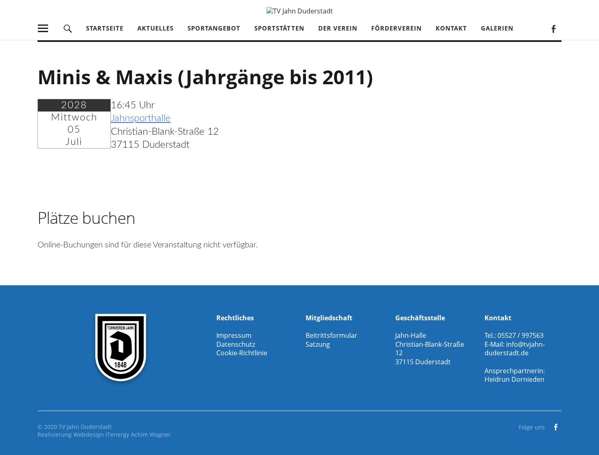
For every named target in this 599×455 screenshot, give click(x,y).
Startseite (104, 28)
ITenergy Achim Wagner (138, 434)
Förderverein (396, 28)
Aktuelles (155, 28)
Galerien (497, 28)
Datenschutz (235, 344)
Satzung (318, 344)
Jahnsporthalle (141, 118)
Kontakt (451, 28)
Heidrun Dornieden (514, 379)
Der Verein (337, 28)
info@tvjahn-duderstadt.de (514, 349)
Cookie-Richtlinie (241, 352)
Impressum (233, 335)
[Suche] (67, 28)
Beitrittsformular (331, 335)
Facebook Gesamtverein (553, 28)
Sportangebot (213, 28)
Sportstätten (279, 28)
